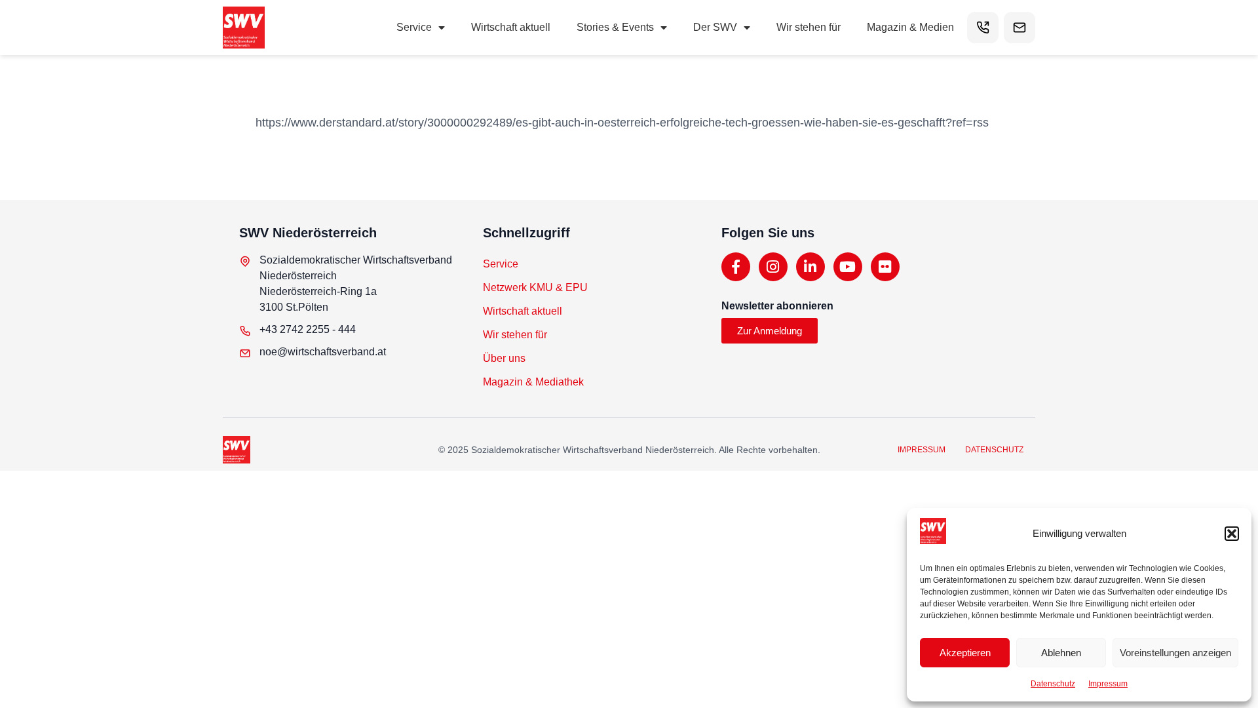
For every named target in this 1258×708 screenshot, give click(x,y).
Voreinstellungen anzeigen (1175, 652)
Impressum (1108, 683)
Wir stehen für (808, 27)
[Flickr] (885, 266)
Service (414, 27)
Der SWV (715, 27)
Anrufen (983, 27)
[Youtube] (847, 266)
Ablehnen (1061, 652)
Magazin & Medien (910, 27)
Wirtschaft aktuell (510, 27)
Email (1019, 27)
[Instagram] (773, 266)
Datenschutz (1053, 683)
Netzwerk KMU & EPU (535, 287)
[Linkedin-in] (810, 266)
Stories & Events (615, 27)
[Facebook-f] (735, 266)
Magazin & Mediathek (533, 381)
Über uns (504, 358)
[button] (1231, 533)
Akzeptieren (965, 652)
